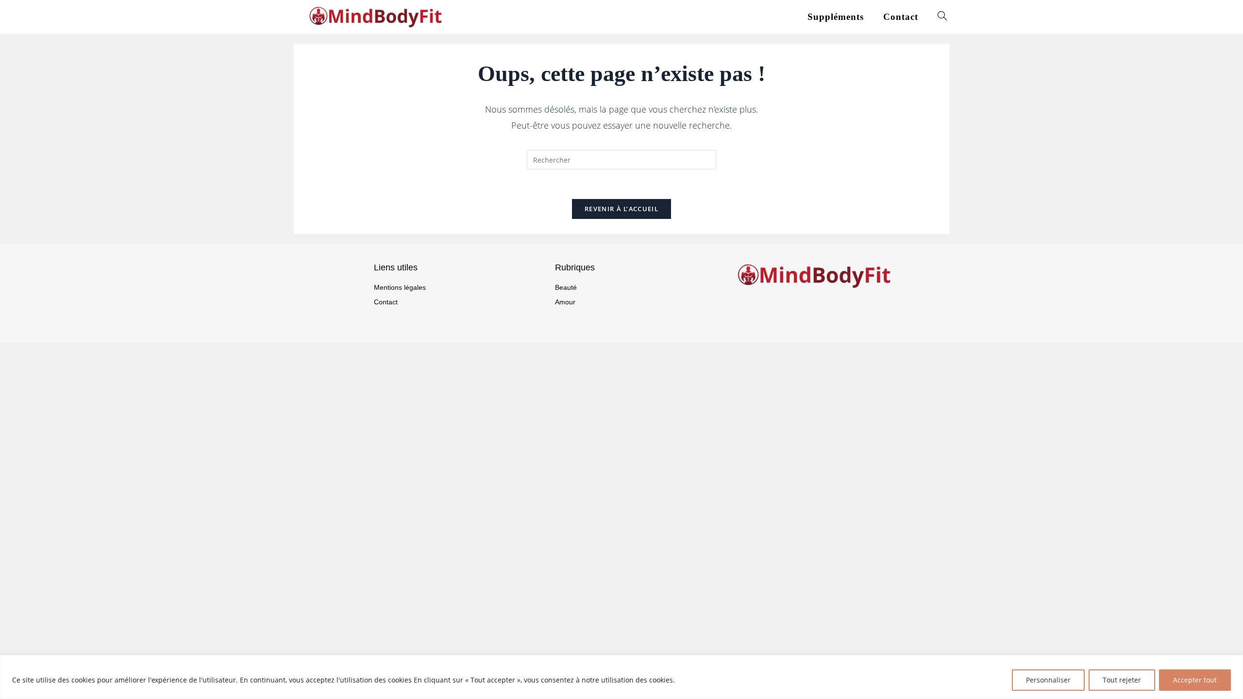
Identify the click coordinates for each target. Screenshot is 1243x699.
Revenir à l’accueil (621, 208)
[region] (621, 677)
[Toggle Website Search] (942, 17)
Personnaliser (1048, 679)
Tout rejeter (1122, 679)
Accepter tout (1195, 679)
